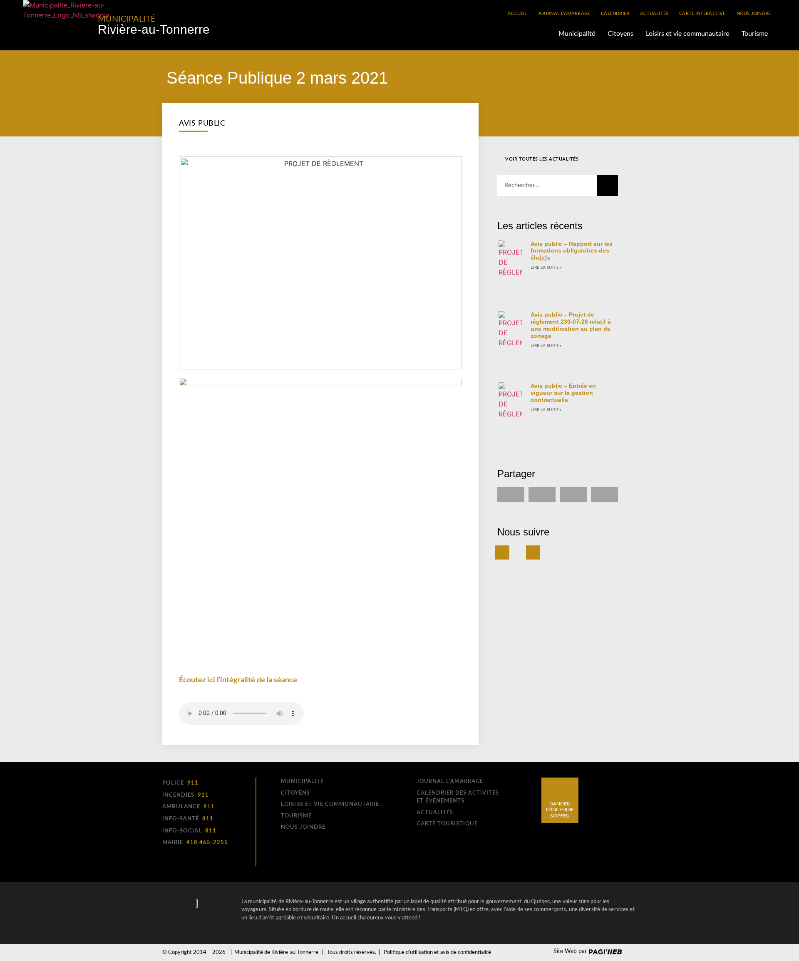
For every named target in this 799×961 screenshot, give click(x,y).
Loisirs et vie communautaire (687, 33)
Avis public (202, 123)
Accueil (517, 13)
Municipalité (127, 19)
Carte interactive (702, 13)
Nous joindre (754, 13)
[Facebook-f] (502, 552)
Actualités (654, 13)
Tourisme (755, 33)
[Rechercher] (607, 185)
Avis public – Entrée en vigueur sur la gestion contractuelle (563, 392)
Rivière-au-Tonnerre (154, 29)
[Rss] (533, 552)
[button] (510, 494)
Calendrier (615, 13)
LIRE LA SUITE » (546, 267)
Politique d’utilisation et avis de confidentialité (437, 952)
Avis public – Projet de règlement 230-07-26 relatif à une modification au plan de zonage (571, 325)
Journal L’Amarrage (564, 13)
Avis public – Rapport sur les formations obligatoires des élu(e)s (572, 250)
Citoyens (620, 33)
